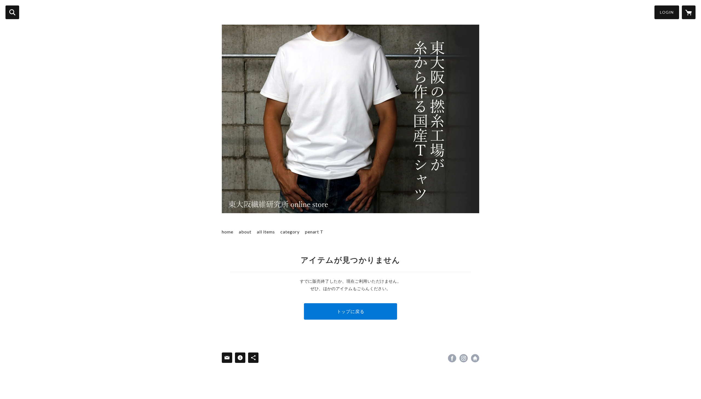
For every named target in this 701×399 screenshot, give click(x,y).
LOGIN (667, 12)
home (227, 231)
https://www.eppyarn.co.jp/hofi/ (475, 358)
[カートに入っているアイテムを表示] (689, 12)
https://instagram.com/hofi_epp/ (463, 358)
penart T (314, 231)
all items (266, 231)
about (245, 231)
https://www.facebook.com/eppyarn (452, 358)
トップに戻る (350, 311)
